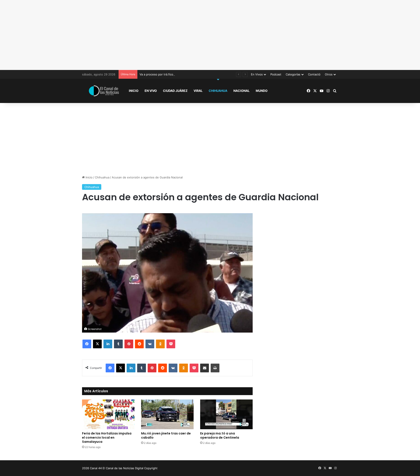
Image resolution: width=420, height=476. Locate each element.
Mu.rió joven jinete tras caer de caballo (166, 435)
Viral (198, 90)
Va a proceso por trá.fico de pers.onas (166, 74)
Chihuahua (218, 90)
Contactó (314, 74)
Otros (328, 74)
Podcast (275, 74)
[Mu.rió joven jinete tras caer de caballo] (167, 414)
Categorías (293, 74)
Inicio (133, 90)
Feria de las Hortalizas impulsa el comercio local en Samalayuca (106, 437)
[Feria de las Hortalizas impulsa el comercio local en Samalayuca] (108, 414)
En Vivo (151, 90)
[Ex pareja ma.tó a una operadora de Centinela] (226, 414)
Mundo (262, 90)
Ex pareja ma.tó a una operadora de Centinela (219, 435)
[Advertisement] (210, 35)
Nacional (241, 90)
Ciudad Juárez (175, 90)
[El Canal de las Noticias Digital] (104, 91)
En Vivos (257, 74)
